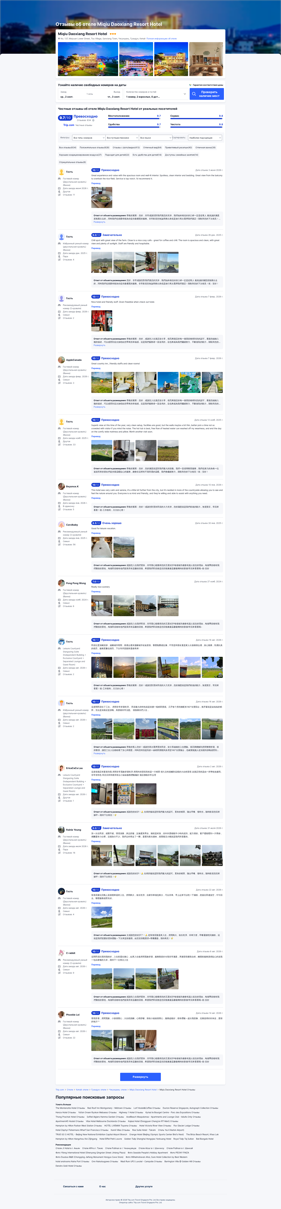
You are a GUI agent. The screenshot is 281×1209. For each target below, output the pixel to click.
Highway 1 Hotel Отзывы (131, 1112)
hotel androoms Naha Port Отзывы (72, 1161)
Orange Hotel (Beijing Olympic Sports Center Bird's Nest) (156, 1134)
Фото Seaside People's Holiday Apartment (148, 1152)
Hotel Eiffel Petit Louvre (111, 1139)
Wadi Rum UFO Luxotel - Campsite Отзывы (141, 1161)
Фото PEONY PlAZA (179, 1152)
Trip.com (60, 1089)
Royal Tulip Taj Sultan (183, 1139)
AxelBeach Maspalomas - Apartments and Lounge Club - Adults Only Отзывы (163, 1117)
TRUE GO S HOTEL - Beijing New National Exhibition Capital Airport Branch (91, 1134)
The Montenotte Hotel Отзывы (70, 1108)
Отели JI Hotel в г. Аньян (68, 1148)
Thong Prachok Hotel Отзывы (70, 1117)
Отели (70, 1089)
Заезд (63, 92)
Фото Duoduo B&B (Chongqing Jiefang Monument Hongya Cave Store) (89, 1157)
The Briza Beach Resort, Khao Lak (202, 1134)
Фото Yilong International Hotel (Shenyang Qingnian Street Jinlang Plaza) (90, 1152)
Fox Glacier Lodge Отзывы (186, 1125)
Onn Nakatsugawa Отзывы (105, 1161)
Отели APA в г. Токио (92, 1148)
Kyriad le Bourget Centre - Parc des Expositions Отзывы (172, 1112)
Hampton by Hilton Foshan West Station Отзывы (79, 1125)
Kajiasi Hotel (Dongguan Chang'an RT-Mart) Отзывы (153, 1121)
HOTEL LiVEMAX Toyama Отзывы (120, 1125)
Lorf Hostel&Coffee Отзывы (147, 1108)
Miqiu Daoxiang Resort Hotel (143, 1089)
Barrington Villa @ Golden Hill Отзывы (183, 1161)
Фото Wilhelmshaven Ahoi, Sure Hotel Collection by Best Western (156, 1157)
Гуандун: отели (98, 1089)
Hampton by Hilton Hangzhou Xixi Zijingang (76, 1139)
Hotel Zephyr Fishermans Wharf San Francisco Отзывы (82, 1130)
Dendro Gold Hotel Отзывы (69, 1166)
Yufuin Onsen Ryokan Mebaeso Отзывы (97, 1112)
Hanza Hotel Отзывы (66, 1112)
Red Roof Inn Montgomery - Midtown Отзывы (109, 1108)
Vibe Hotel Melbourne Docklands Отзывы (106, 1121)
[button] (248, 4)
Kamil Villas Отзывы (120, 1130)
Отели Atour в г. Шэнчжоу (151, 1148)
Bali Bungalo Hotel (204, 1139)
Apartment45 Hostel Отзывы (70, 1121)
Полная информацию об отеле (162, 38)
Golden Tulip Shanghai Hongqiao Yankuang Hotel (147, 1139)
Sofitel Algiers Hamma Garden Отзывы (105, 1117)
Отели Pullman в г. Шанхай (180, 1148)
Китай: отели (82, 1089)
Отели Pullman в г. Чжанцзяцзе (120, 1148)
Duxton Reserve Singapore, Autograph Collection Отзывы (190, 1108)
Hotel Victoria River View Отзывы (155, 1125)
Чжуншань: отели (118, 1089)
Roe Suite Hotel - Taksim (144, 1130)
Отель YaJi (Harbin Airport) (171, 1130)
